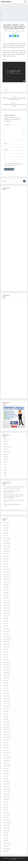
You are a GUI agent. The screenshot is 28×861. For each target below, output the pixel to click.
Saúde (5, 472)
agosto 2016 (6, 830)
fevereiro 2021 (7, 693)
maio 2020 (6, 716)
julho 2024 (6, 587)
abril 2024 (6, 595)
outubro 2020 (7, 703)
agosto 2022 (6, 646)
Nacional (6, 459)
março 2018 (6, 781)
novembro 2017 (7, 791)
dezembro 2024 (7, 574)
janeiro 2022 (6, 664)
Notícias (5, 89)
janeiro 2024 (6, 602)
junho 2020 (6, 714)
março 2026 (6, 535)
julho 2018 (6, 770)
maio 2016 (6, 838)
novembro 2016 (7, 822)
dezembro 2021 (7, 667)
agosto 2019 (6, 739)
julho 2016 (6, 833)
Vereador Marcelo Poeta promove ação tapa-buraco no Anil (14, 104)
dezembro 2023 (7, 605)
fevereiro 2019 (7, 752)
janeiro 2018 (6, 786)
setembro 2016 (7, 827)
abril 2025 (6, 564)
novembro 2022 (7, 639)
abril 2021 (6, 688)
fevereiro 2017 (7, 814)
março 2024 (6, 597)
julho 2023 (6, 618)
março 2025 (6, 566)
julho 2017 (6, 802)
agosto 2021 (6, 677)
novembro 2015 (7, 843)
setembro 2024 (7, 582)
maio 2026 (6, 530)
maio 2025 (6, 561)
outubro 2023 (7, 610)
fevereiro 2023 (7, 631)
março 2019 (6, 750)
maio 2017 (6, 807)
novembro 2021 (7, 670)
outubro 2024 (7, 579)
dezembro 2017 (7, 789)
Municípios (6, 457)
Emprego (6, 444)
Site (5, 155)
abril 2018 (6, 778)
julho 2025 (6, 556)
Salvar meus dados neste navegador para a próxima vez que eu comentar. (13, 164)
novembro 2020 (7, 701)
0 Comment (15, 32)
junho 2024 (6, 589)
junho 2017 (6, 804)
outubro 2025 (7, 548)
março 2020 (6, 721)
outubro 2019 (7, 734)
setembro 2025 (7, 551)
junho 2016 (6, 835)
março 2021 (6, 690)
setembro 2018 (7, 765)
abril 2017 (6, 809)
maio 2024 (6, 592)
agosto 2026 (6, 522)
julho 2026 (6, 525)
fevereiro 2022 (7, 662)
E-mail (6, 149)
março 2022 (6, 659)
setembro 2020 (7, 706)
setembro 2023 (7, 613)
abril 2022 (6, 657)
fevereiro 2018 (7, 783)
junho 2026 (6, 527)
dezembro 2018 (7, 758)
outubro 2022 (7, 641)
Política (5, 467)
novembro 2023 (7, 608)
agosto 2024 (6, 584)
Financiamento (7, 451)
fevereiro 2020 (7, 724)
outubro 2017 (7, 794)
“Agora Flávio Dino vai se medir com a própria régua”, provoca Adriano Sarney (14, 98)
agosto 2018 (6, 768)
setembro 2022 (7, 644)
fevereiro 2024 (7, 600)
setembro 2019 (7, 737)
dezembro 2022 (7, 636)
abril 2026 (6, 533)
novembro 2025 (7, 546)
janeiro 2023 (6, 633)
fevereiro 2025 (7, 569)
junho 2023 (6, 620)
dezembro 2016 (7, 820)
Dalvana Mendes (6, 1)
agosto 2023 (6, 615)
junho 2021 (6, 683)
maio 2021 (6, 685)
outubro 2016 (7, 825)
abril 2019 (6, 747)
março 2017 (6, 812)
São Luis (5, 469)
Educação (6, 441)
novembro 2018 (7, 760)
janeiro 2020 (6, 727)
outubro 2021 (7, 672)
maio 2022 (6, 654)
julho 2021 (6, 680)
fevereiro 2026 (7, 538)
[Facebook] (10, 36)
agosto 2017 (6, 799)
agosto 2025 (6, 553)
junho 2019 (6, 745)
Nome (5, 143)
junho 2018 (6, 773)
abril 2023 (6, 626)
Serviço (5, 475)
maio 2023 (6, 623)
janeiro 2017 (6, 817)
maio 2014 (6, 851)
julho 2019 (6, 742)
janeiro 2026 (6, 540)
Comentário (7, 124)
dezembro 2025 (7, 543)
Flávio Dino (6, 454)
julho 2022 (6, 649)
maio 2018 (6, 776)
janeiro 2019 (6, 755)
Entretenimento (7, 446)
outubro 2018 (7, 763)
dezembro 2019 (7, 729)
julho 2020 (6, 711)
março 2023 (6, 628)
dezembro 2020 (7, 698)
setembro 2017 (7, 796)
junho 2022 (6, 652)
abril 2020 (6, 719)
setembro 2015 (7, 848)
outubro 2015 (7, 846)
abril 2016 (6, 840)
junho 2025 (6, 558)
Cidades (5, 438)
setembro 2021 (7, 675)
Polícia (5, 464)
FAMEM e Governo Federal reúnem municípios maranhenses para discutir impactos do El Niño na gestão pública (14, 496)
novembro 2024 (7, 577)
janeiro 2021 (6, 696)
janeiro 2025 (6, 571)
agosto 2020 (6, 708)
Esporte (5, 449)
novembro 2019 (7, 732)
